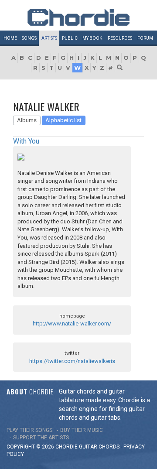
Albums (27, 120)
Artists (49, 38)
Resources (120, 38)
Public (70, 38)
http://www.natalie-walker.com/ (72, 323)
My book (92, 38)
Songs (29, 38)
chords (109, 447)
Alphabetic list (63, 120)
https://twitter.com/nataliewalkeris (72, 361)
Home (10, 38)
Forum (145, 38)
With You (26, 141)
